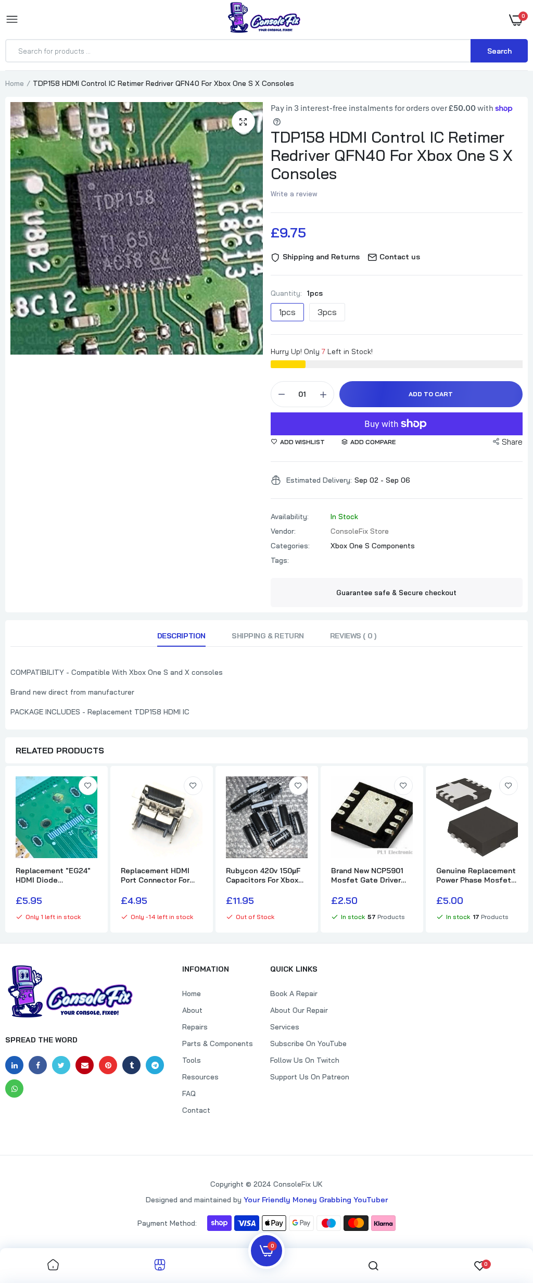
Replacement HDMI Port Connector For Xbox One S (155, 875)
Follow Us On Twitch (304, 1060)
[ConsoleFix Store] (264, 19)
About (192, 1010)
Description (181, 635)
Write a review (294, 194)
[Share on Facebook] (38, 1065)
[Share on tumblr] (131, 1065)
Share (512, 442)
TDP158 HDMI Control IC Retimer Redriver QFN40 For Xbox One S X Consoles (392, 155)
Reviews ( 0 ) (353, 635)
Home (14, 83)
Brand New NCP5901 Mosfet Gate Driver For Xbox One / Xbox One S (367, 875)
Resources (200, 1076)
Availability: (290, 516)
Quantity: (297, 293)
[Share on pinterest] (108, 1065)
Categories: (290, 545)
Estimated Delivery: (319, 480)
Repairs (195, 1027)
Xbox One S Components (373, 545)
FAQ (189, 1093)
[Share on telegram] (155, 1065)
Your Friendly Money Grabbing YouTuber (316, 1199)
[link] (88, 785)
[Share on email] (84, 1065)
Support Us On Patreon (309, 1076)
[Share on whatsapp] (14, 1088)
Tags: (280, 560)
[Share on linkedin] (14, 1065)
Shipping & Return (268, 635)
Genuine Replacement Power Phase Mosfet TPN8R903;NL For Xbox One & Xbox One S (476, 875)
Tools (191, 1060)
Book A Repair (294, 993)
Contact (196, 1110)
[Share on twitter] (61, 1065)
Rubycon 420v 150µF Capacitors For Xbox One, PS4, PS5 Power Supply (263, 875)
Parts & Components (217, 1043)
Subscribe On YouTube (308, 1043)
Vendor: (283, 531)
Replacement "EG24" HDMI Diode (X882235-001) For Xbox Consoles (53, 875)
